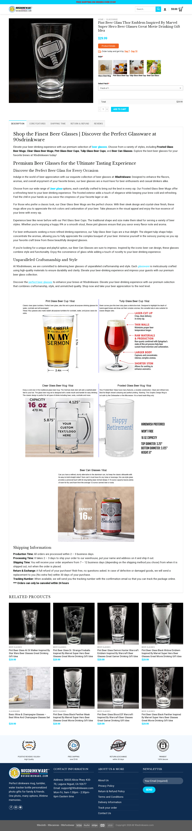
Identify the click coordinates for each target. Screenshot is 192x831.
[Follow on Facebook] (11, 807)
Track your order (107, 807)
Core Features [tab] (37, 123)
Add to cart (119, 109)
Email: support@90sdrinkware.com (73, 788)
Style (100, 57)
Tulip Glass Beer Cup (138, 75)
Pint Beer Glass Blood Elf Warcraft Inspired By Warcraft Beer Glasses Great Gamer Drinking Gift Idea (115, 717)
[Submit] (158, 9)
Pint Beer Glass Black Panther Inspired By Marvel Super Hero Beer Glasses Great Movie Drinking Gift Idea (161, 717)
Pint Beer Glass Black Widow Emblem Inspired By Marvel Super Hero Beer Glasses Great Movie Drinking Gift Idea (161, 653)
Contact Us (104, 813)
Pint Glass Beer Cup (121, 75)
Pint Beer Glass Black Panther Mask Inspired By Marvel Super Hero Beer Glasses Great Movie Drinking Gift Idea (73, 717)
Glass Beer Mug (104, 76)
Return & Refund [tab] (80, 123)
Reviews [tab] (98, 123)
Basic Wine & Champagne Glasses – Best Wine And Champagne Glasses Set (29, 716)
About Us (103, 780)
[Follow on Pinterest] (20, 807)
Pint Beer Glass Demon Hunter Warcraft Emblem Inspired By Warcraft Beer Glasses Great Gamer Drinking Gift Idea (118, 653)
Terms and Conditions (110, 796)
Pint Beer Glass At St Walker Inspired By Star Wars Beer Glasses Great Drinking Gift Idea (29, 653)
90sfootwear (67, 825)
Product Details (108, 46)
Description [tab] (17, 123)
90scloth (41, 825)
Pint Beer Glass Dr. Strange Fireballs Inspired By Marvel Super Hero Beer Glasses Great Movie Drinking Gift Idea (73, 653)
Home (100, 19)
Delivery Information (109, 802)
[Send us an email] (16, 807)
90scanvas (53, 825)
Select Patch (103, 83)
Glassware (112, 19)
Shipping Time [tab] (57, 123)
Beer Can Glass (153, 75)
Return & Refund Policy (111, 791)
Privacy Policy (106, 785)
